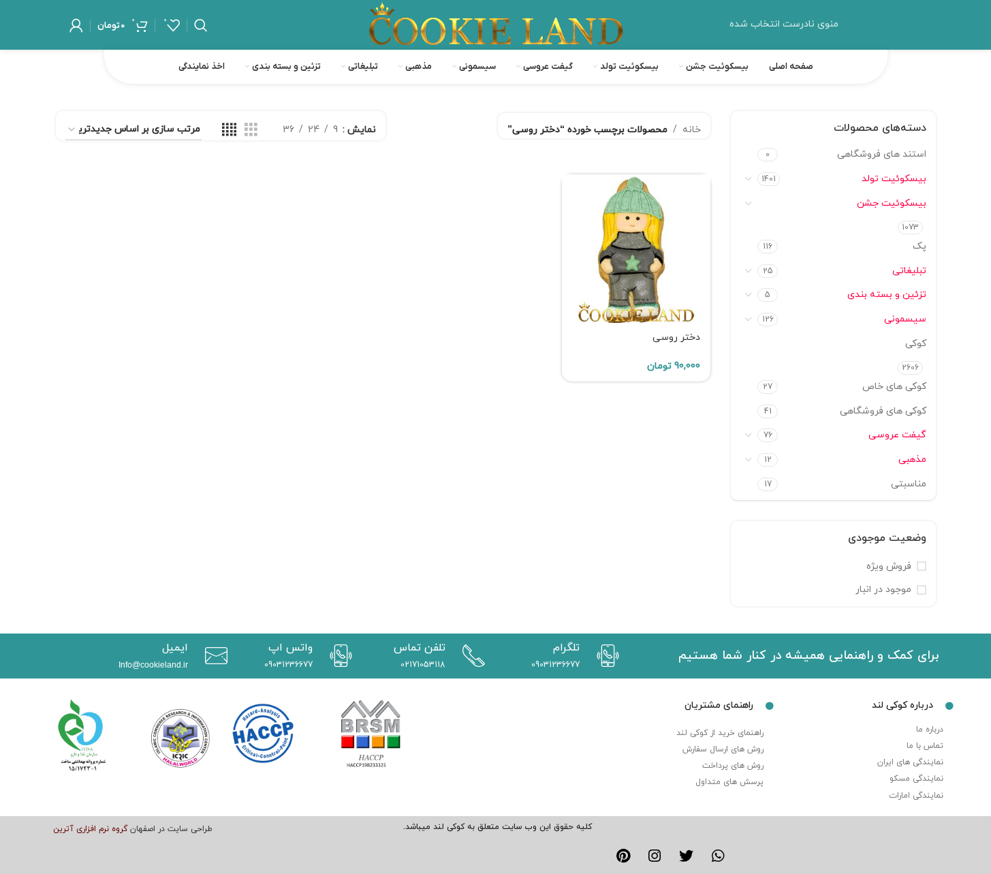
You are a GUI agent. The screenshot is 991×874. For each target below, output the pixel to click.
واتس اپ (290, 647)
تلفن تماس (419, 647)
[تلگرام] (604, 655)
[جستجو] (201, 25)
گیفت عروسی (897, 434)
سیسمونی (905, 319)
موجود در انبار (883, 589)
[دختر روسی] (636, 248)
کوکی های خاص (894, 386)
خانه (691, 129)
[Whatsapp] (718, 856)
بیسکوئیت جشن (891, 203)
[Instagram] (654, 856)
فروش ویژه (888, 566)
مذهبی (912, 459)
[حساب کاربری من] (76, 25)
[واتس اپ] (337, 655)
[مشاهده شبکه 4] (229, 130)
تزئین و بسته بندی (886, 294)
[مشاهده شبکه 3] (251, 130)
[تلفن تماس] (470, 655)
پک (919, 246)
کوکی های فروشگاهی (883, 411)
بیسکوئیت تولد (894, 178)
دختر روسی (676, 337)
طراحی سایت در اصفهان (171, 829)
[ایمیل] (212, 655)
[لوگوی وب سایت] (496, 24)
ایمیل (175, 647)
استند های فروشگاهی (881, 154)
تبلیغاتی (909, 270)
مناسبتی (908, 484)
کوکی (915, 343)
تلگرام (566, 647)
